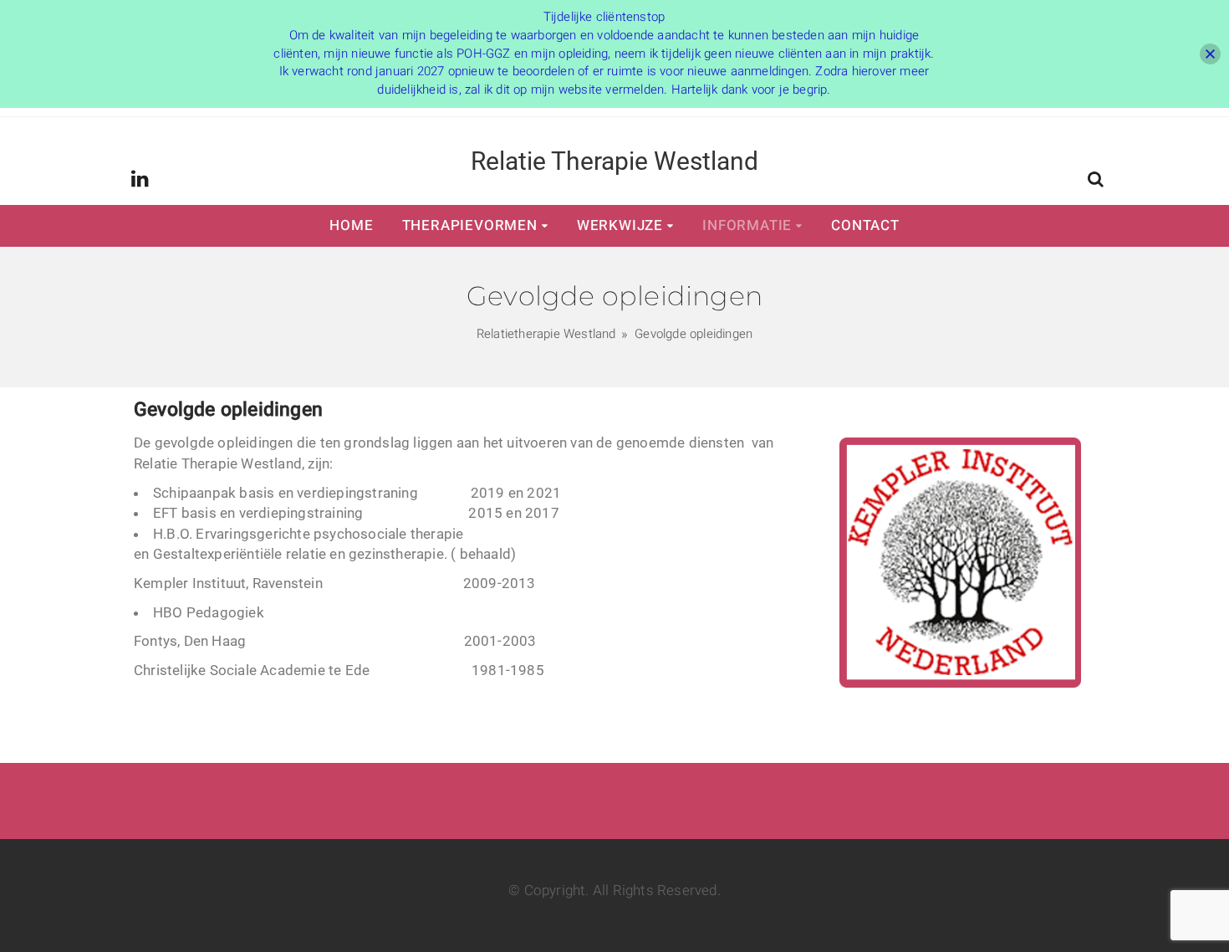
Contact (865, 225)
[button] (1096, 181)
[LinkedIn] (140, 179)
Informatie (747, 225)
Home (351, 225)
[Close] (1210, 54)
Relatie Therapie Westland (614, 161)
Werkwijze (620, 225)
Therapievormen (470, 225)
